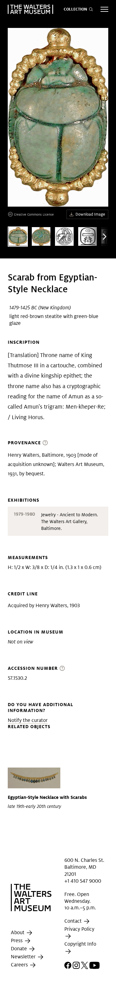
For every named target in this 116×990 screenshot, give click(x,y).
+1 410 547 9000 (82, 881)
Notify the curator (28, 720)
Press (17, 940)
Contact (73, 921)
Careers (20, 964)
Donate (19, 948)
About (18, 932)
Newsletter (24, 956)
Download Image (90, 214)
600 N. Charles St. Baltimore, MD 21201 (84, 867)
